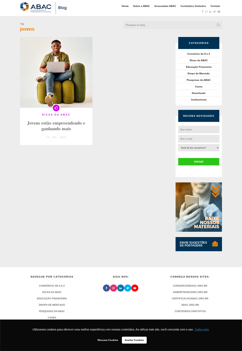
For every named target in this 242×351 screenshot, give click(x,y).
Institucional (198, 99)
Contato (215, 6)
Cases (198, 86)
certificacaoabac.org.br (190, 298)
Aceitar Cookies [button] (134, 340)
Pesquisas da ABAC (199, 80)
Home (125, 6)
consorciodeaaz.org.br (190, 285)
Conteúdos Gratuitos (193, 6)
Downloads (199, 93)
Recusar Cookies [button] (108, 340)
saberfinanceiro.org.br (190, 292)
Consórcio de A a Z (198, 53)
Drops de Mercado (199, 73)
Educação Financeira (199, 66)
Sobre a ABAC (141, 6)
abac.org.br (190, 304)
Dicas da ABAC (199, 60)
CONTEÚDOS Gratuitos (190, 311)
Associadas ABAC (165, 6)
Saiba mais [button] (202, 329)
